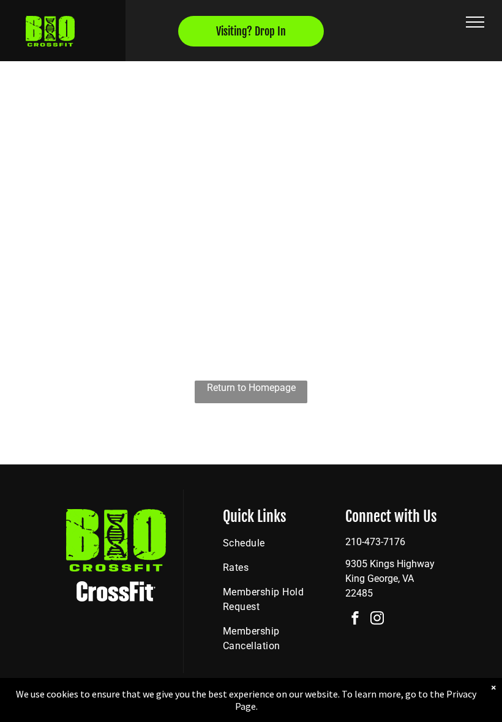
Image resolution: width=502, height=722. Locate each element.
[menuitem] (269, 543)
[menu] (475, 22)
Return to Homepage (251, 387)
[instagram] (377, 619)
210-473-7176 (375, 542)
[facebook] (355, 619)
